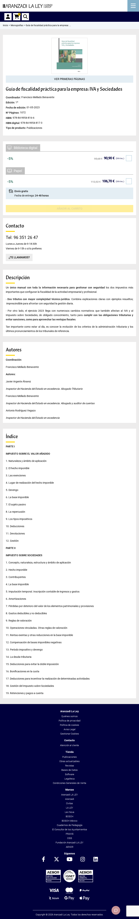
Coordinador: (13, 97)
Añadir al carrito (69, 208)
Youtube (69, 859)
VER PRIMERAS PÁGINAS (69, 79)
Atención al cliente (69, 745)
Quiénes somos (69, 716)
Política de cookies (69, 725)
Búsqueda (25, 16)
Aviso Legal (69, 729)
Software (69, 774)
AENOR (69, 847)
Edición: (11, 102)
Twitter (56, 859)
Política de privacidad (69, 720)
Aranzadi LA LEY (69, 794)
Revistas (69, 765)
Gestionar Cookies (69, 733)
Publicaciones (69, 757)
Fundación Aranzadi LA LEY (69, 842)
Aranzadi (69, 799)
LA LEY (69, 807)
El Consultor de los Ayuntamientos (69, 829)
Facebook (43, 859)
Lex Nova (69, 812)
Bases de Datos (69, 770)
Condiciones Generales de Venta (69, 783)
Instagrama (82, 859)
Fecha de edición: (16, 107)
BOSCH (69, 816)
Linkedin (95, 859)
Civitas (69, 803)
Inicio (5, 25)
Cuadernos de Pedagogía (69, 825)
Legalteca (69, 778)
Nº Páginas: (13, 112)
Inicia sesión (8, 16)
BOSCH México (69, 820)
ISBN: (9, 117)
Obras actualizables (69, 761)
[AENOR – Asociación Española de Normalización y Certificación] (69, 881)
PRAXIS (69, 833)
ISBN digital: (13, 122)
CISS (69, 838)
